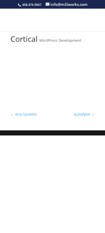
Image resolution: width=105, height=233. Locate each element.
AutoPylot (84, 114)
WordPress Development (60, 40)
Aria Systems (23, 114)
